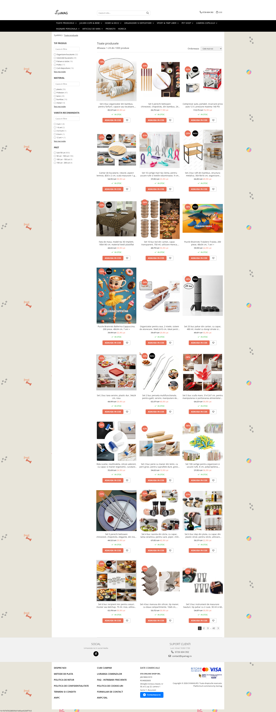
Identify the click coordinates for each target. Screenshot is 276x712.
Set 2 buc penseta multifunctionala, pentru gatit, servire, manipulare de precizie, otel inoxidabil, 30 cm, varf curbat (159, 396)
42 (214, 628)
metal (58, 102)
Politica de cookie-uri (110, 685)
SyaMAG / (59, 35)
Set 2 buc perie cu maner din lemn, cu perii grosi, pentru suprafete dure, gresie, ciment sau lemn (159, 465)
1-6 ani (59, 127)
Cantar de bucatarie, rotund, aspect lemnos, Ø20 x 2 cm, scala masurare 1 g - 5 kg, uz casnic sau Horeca (116, 174)
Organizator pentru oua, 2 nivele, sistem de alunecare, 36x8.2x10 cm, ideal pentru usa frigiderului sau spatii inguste (159, 328)
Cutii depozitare (63, 68)
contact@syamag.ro (182, 656)
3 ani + (59, 124)
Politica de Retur (64, 679)
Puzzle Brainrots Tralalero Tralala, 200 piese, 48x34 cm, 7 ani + (202, 243)
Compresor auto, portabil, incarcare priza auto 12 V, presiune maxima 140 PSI (203, 105)
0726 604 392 (181, 652)
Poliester (60, 92)
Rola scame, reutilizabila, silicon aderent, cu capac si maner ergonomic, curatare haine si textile (116, 465)
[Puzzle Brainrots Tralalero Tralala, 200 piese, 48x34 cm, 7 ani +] (203, 219)
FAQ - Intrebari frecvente (112, 679)
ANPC (57, 697)
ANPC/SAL (102, 697)
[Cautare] (147, 13)
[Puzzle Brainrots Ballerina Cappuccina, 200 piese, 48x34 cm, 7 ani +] (116, 296)
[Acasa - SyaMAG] (68, 13)
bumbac (60, 99)
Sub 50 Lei (60, 152)
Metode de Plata (63, 673)
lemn (58, 96)
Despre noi (60, 667)
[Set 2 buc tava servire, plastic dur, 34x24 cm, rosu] (116, 372)
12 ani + (59, 137)
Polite (58, 64)
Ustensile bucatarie (64, 58)
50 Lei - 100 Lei (62, 156)
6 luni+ (59, 134)
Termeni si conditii (65, 691)
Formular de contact (110, 691)
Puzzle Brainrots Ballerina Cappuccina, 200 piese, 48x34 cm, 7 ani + (116, 328)
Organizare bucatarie (65, 54)
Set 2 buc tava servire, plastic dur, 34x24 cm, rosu (116, 396)
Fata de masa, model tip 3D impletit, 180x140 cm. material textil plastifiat (116, 243)
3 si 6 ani (60, 130)
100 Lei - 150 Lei (63, 159)
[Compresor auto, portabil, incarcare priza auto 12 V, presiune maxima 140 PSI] (203, 80)
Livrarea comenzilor (109, 673)
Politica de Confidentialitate (71, 685)
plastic (59, 89)
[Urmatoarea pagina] (218, 628)
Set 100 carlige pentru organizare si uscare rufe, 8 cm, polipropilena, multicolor (202, 465)
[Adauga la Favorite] (127, 120)
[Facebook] (95, 653)
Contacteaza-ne (154, 695)
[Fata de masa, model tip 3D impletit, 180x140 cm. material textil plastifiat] (116, 218)
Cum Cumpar (104, 667)
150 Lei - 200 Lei (63, 162)
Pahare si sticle (62, 61)
